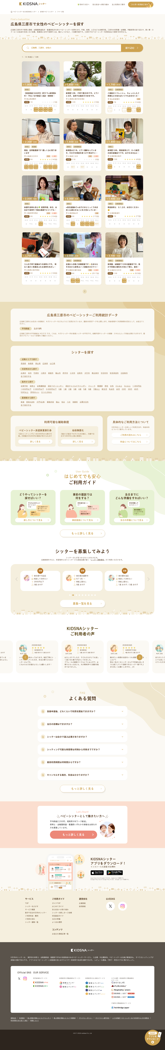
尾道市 (50, 373)
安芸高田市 (114, 373)
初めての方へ (84, 4)
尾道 (22, 402)
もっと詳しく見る (82, 788)
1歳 (65, 389)
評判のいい (34, 392)
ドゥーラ (91, 386)
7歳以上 (96, 389)
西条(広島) (30, 402)
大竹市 (87, 373)
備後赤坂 (50, 402)
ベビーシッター (66, 30)
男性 (106, 386)
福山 (57, 402)
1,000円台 (137, 386)
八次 (68, 402)
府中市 (65, 373)
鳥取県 (23, 363)
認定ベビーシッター (56, 386)
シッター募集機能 (97, 560)
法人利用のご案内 (118, 4)
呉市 (30, 373)
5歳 (84, 389)
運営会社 (13, 1018)
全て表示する (26, 376)
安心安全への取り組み (100, 4)
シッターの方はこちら (139, 4)
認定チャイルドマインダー (76, 386)
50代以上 (25, 392)
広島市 (23, 373)
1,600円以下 (26, 389)
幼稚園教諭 (41, 386)
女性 (112, 386)
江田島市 (124, 373)
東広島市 (95, 373)
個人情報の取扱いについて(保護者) (65, 1018)
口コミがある (46, 392)
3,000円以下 (51, 389)
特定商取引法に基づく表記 (19, 1020)
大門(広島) (41, 402)
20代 (124, 389)
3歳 (74, 389)
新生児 (104, 389)
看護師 (100, 386)
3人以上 (127, 386)
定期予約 (24, 386)
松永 (63, 402)
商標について (34, 1020)
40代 (136, 389)
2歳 (69, 389)
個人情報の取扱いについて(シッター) (39, 1018)
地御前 (75, 402)
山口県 (52, 363)
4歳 (79, 389)
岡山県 (38, 363)
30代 (130, 389)
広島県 (45, 363)
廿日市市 (104, 373)
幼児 (118, 389)
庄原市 (79, 373)
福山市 (58, 373)
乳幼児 (111, 389)
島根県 (30, 363)
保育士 (32, 386)
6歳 (89, 389)
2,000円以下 (38, 389)
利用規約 (22, 1018)
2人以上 (119, 386)
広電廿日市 (84, 402)
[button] (70, 595)
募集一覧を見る (82, 603)
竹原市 (36, 373)
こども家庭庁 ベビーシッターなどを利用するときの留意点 (130, 1018)
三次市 (72, 373)
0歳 (60, 389)
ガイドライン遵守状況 (102, 1018)
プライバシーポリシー (86, 1018)
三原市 (43, 373)
